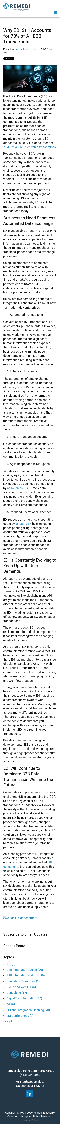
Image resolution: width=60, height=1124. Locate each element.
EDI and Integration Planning (28, 1010)
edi (11, 1004)
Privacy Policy (30, 1120)
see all (7, 1021)
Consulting (17, 993)
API (11, 964)
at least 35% (24, 524)
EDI (37, 854)
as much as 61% (18, 488)
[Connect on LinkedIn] (29, 1093)
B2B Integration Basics (25, 970)
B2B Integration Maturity (26, 975)
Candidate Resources (24, 981)
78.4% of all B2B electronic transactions (29, 147)
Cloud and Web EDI (21, 987)
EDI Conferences (20, 1016)
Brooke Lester (22, 49)
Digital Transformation (24, 998)
